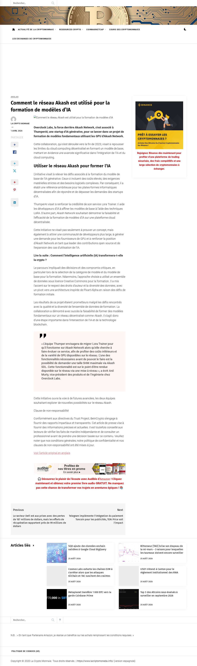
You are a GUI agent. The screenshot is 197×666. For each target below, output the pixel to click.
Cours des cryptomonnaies (124, 29)
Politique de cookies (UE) (26, 651)
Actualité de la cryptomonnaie (36, 29)
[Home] (13, 29)
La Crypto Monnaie (20, 124)
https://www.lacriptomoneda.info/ (95, 661)
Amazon (105, 479)
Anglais (14, 97)
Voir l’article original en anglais (52, 453)
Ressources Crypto (70, 29)
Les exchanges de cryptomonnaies (31, 39)
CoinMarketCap (95, 29)
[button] (185, 29)
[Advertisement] (98, 66)
